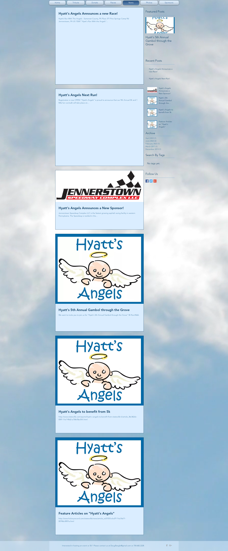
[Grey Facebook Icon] (166, 545)
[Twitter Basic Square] (151, 181)
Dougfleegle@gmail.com (121, 545)
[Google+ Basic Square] (154, 181)
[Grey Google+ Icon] (170, 545)
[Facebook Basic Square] (147, 181)
